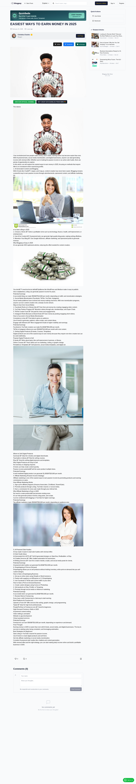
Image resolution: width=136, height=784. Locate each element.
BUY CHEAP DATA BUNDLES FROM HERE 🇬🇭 (52, 102)
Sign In (113, 3)
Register (121, 3)
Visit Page (80, 36)
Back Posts (30, 3)
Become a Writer (101, 3)
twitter (58, 44)
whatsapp (82, 44)
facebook (69, 44)
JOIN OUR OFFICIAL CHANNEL (24, 102)
